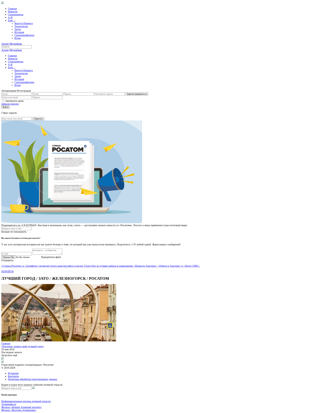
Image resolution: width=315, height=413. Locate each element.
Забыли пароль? (10, 103)
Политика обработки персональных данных (32, 379)
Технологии (21, 26)
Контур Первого (23, 23)
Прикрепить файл (51, 257)
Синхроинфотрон (24, 35)
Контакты (13, 376)
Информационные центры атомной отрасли (26, 401)
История (19, 32)
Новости (13, 11)
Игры (17, 38)
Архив (5, 43)
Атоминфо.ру (8, 404)
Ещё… (11, 20)
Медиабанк (15, 43)
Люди (17, 29)
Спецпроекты (15, 14)
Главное (12, 8)
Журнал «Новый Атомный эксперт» (21, 407)
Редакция (13, 373)
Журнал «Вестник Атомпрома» (18, 410)
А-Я (10, 17)
